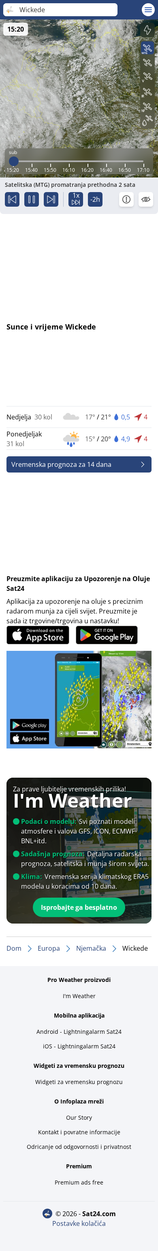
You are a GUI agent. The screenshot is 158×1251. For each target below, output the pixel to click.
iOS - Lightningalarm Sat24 (79, 1046)
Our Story (79, 1117)
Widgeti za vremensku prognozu (79, 1082)
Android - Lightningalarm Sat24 (79, 1031)
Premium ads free (79, 1182)
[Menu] (148, 9)
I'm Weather (79, 996)
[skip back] (12, 199)
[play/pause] (31, 199)
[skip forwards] (51, 199)
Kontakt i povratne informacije (79, 1132)
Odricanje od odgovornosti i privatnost (79, 1146)
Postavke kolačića (79, 1223)
